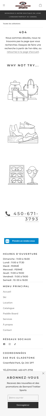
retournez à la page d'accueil (23, 52)
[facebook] (4, 344)
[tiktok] (15, 344)
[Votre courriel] (23, 398)
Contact (7, 330)
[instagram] (9, 344)
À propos (8, 324)
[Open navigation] (5, 5)
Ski (4, 297)
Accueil (7, 291)
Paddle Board (10, 313)
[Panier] (40, 5)
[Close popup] (43, 373)
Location (8, 302)
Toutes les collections (11, 24)
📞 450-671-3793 (22, 216)
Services (7, 319)
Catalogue (8, 308)
